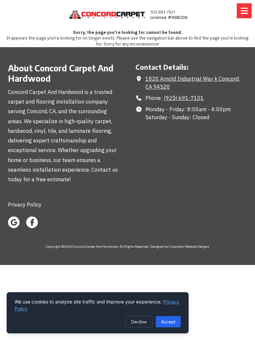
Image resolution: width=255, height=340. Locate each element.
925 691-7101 (162, 12)
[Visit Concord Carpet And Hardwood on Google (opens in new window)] (14, 222)
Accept (168, 321)
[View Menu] (244, 10)
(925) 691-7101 (184, 97)
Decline (139, 321)
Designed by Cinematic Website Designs (179, 246)
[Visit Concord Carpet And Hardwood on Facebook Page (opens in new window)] (32, 222)
